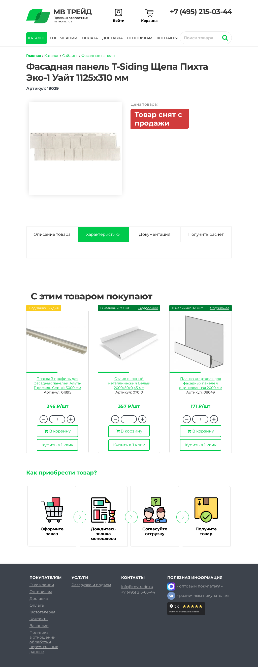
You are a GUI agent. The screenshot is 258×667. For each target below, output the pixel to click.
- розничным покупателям (203, 595)
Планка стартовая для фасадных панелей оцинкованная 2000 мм (200, 383)
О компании (63, 38)
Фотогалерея (42, 612)
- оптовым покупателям (200, 586)
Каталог (36, 38)
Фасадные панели (98, 55)
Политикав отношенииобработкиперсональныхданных (43, 642)
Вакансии (39, 625)
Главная (33, 55)
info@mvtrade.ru (137, 586)
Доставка (112, 38)
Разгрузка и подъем (91, 584)
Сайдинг (70, 55)
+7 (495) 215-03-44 (201, 11)
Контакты (167, 38)
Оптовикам (139, 38)
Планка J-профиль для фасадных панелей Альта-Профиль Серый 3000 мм (57, 383)
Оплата (90, 38)
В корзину (59, 431)
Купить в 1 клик (57, 445)
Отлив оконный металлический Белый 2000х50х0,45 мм (129, 383)
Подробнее (148, 308)
